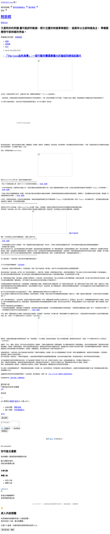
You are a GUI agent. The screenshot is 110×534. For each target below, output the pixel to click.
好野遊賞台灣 (4, 489)
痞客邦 (12, 401)
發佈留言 (4, 431)
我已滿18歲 (5, 530)
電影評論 (17, 407)
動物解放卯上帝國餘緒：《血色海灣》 (29, 316)
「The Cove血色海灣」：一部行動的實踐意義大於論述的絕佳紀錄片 (43, 55)
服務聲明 (75, 504)
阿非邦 (6, 17)
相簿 (7, 41)
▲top (3, 414)
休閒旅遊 (18, 37)
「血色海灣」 (21, 264)
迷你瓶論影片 (19, 410)
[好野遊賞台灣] (2, 491)
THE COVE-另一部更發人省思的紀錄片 (60, 374)
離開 (12, 530)
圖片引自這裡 (73, 233)
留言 (16, 401)
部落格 (7, 44)
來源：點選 (43, 184)
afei (2, 389)
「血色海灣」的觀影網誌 (17, 378)
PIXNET (39, 504)
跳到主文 (4, 23)
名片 (7, 47)
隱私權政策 (67, 504)
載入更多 (4, 418)
